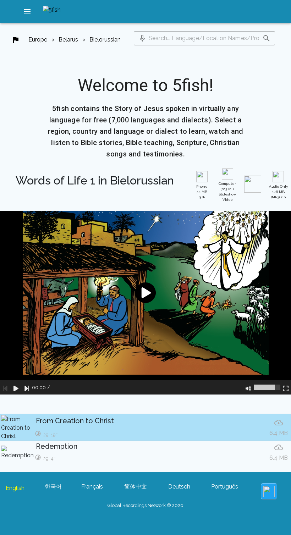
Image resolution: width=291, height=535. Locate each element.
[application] (145, 302)
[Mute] (248, 387)
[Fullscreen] (285, 387)
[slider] (267, 387)
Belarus (68, 39)
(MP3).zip (278, 191)
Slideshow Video (227, 192)
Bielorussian (105, 39)
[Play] (16, 387)
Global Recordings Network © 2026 (145, 505)
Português (224, 486)
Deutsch (179, 486)
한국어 (53, 486)
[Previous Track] (5, 387)
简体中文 (135, 486)
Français (92, 486)
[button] (27, 11)
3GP (202, 191)
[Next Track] (26, 387)
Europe (37, 39)
